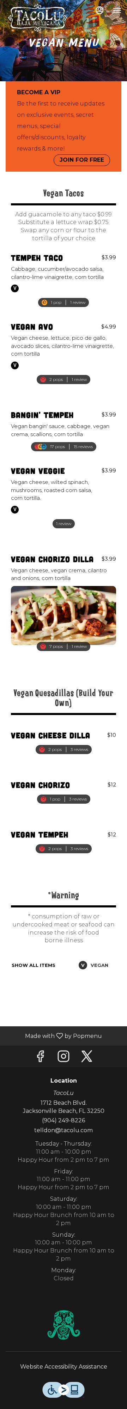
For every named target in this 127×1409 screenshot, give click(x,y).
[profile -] (99, 10)
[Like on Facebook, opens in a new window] (40, 1058)
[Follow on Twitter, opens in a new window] (86, 1058)
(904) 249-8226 (63, 1120)
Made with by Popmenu (53, 1035)
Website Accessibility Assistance (63, 1366)
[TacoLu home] (37, 17)
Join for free (82, 160)
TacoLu (63, 1325)
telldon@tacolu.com (63, 1130)
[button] (63, 274)
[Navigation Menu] (117, 11)
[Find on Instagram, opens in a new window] (63, 1058)
